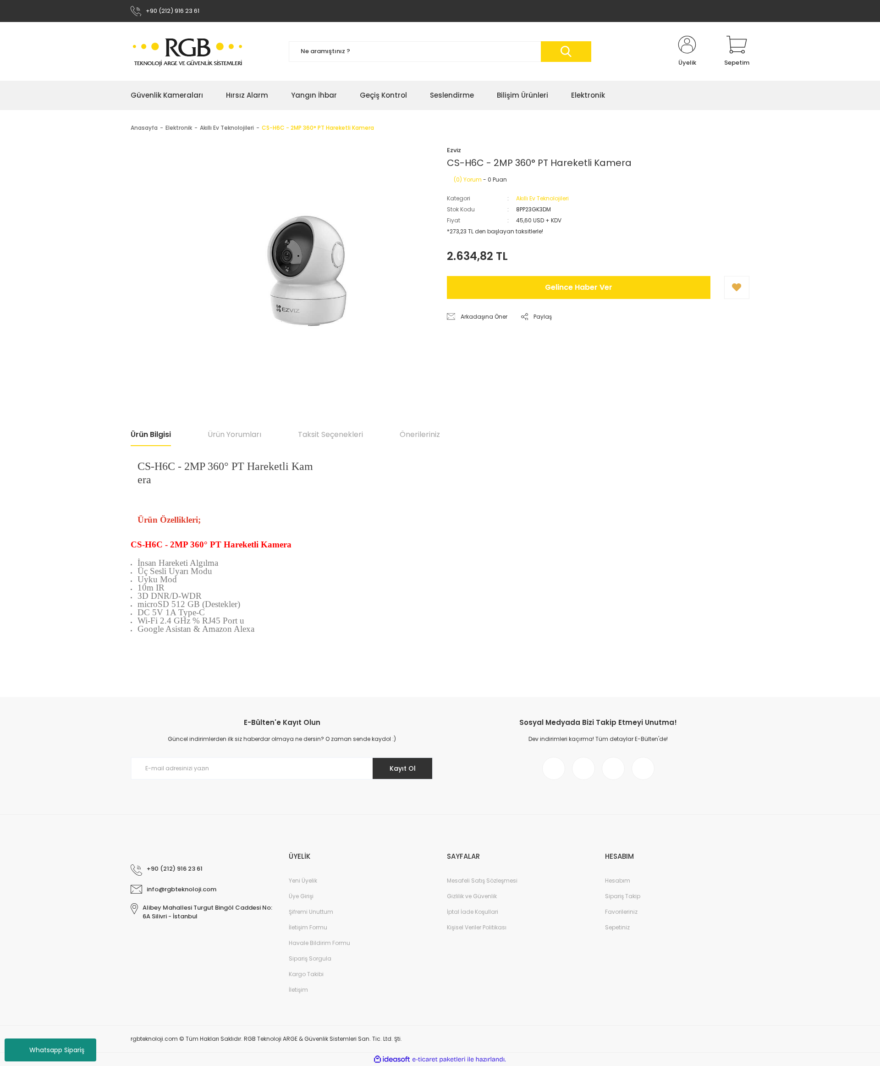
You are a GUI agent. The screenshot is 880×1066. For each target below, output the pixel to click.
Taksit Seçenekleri (330, 434)
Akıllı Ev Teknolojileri (542, 198)
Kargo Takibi (306, 974)
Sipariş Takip (622, 896)
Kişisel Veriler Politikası (476, 927)
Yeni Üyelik (303, 880)
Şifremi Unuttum (311, 912)
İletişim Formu (308, 927)
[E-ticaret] (439, 1059)
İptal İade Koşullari (472, 912)
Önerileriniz (420, 434)
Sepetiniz (617, 927)
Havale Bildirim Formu (319, 943)
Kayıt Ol (403, 768)
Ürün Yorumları (234, 434)
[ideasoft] (392, 1059)
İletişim (298, 990)
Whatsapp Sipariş (56, 1050)
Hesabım (617, 880)
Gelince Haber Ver (578, 287)
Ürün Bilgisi (151, 434)
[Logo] (188, 51)
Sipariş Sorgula (310, 958)
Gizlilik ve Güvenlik (472, 896)
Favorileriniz (621, 912)
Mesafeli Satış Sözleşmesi (482, 880)
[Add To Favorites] (736, 287)
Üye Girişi (301, 896)
